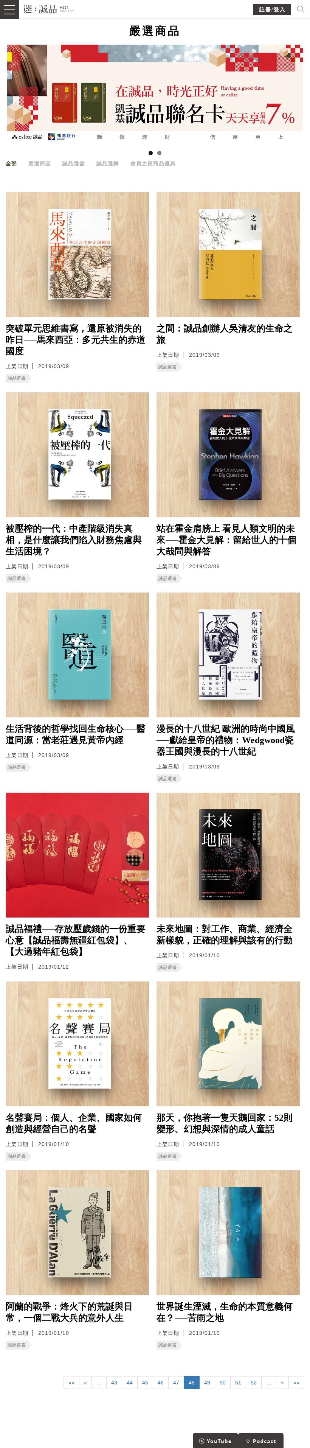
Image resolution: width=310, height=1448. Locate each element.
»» (296, 1383)
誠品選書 (73, 163)
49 (207, 1383)
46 (161, 1383)
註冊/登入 (272, 9)
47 (176, 1383)
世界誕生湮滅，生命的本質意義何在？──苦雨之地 (225, 1312)
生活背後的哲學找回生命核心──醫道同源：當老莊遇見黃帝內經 (76, 734)
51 (238, 1383)
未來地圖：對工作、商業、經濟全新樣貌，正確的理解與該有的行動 (225, 934)
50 (223, 1383)
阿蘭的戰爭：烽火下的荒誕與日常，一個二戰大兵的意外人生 (69, 1312)
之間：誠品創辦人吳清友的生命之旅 (225, 334)
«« (71, 1383)
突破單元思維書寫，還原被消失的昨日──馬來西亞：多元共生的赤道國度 (76, 340)
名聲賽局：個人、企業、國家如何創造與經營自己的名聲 (74, 1123)
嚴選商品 (39, 163)
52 (254, 1383)
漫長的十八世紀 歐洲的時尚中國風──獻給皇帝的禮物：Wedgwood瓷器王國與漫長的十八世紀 (226, 740)
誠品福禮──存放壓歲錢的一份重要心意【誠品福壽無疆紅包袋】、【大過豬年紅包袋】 (76, 940)
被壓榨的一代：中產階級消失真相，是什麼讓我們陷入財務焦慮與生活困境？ (74, 540)
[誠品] (49, 8)
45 (145, 1383)
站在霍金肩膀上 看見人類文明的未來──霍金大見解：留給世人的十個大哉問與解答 (226, 540)
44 (130, 1383)
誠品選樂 (107, 163)
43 (114, 1383)
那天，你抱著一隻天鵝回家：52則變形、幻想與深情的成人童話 (225, 1123)
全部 (11, 163)
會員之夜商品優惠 (153, 163)
